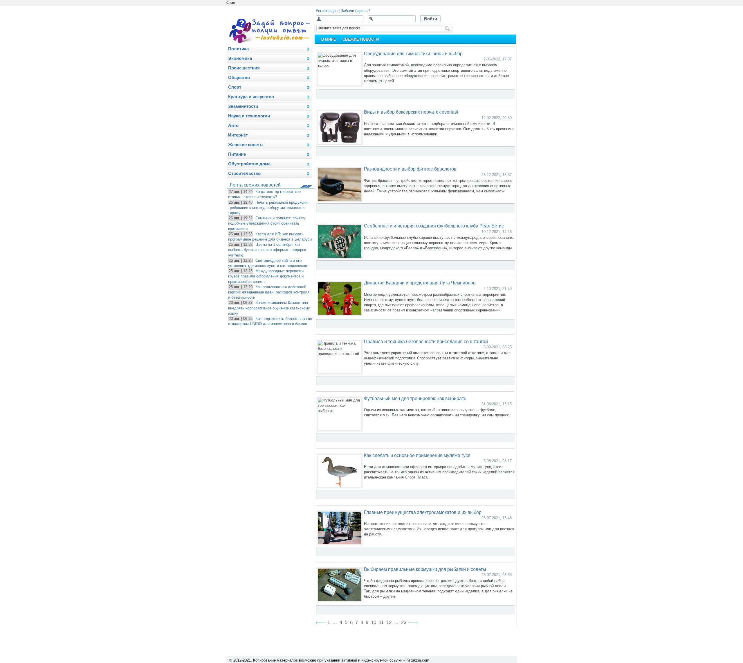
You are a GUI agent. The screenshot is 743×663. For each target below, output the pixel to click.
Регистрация (327, 10)
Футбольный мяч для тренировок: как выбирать (415, 398)
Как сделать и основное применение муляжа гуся (417, 455)
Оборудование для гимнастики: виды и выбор (413, 53)
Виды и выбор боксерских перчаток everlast (411, 111)
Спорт (230, 2)
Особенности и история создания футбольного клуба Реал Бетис (434, 225)
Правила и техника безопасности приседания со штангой (426, 341)
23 (403, 622)
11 (381, 622)
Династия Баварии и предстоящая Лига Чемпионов (420, 282)
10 (373, 622)
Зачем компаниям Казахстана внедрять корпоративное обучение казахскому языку (269, 307)
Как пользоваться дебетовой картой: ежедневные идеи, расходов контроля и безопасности (268, 292)
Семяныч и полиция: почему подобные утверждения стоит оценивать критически (266, 223)
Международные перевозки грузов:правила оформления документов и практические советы (266, 276)
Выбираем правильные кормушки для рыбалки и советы (425, 569)
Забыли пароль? (355, 10)
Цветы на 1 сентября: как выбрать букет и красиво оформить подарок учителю (267, 249)
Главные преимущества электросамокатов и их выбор (422, 512)
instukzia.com (417, 660)
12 (389, 622)
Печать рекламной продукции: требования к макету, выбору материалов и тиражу (268, 207)
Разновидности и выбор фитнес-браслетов (410, 168)
